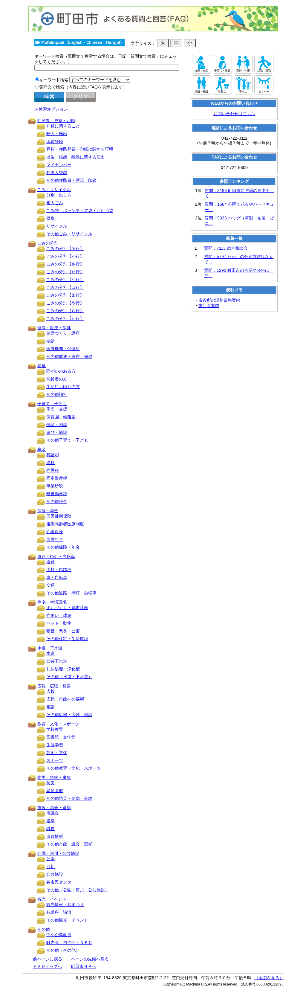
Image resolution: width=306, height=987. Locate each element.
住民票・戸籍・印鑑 (56, 120)
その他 (43, 929)
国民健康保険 (58, 516)
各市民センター (61, 882)
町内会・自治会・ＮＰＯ (69, 942)
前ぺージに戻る (47, 959)
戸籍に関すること (63, 125)
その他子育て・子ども (67, 440)
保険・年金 (47, 510)
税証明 (52, 454)
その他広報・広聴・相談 (69, 714)
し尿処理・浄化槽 (63, 668)
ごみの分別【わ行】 (65, 318)
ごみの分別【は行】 (65, 287)
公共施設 (54, 874)
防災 (50, 782)
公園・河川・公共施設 (58, 853)
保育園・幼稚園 (61, 416)
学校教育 (54, 729)
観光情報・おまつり (65, 904)
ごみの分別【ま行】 (65, 295)
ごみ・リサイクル (54, 189)
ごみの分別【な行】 (65, 279)
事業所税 (54, 485)
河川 (50, 866)
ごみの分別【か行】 (65, 256)
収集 (50, 218)
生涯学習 (54, 744)
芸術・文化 (56, 752)
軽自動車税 (56, 493)
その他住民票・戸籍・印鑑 (71, 180)
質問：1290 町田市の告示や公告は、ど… (238, 273)
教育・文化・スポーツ (58, 723)
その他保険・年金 (63, 547)
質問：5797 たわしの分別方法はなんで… (238, 259)
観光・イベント (52, 899)
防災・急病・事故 (54, 777)
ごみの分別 (47, 243)
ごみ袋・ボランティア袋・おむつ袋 (79, 210)
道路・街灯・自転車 (56, 556)
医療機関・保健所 (63, 348)
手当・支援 (56, 409)
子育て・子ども (52, 403)
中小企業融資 (58, 934)
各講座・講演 (58, 912)
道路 (50, 561)
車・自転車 (56, 577)
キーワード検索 (53, 79)
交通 (50, 585)
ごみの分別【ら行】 (65, 310)
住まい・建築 (58, 615)
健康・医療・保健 (54, 327)
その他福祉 (56, 394)
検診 (50, 340)
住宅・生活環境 (52, 602)
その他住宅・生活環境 (67, 638)
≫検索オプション (51, 109)
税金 (41, 449)
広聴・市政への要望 (65, 699)
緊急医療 (54, 790)
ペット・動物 (58, 623)
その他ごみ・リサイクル (69, 233)
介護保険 (54, 531)
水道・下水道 (49, 648)
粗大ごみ (54, 202)
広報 (50, 691)
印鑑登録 (54, 141)
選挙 (50, 820)
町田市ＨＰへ (83, 966)
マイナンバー (58, 164)
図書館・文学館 (61, 737)
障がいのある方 (61, 371)
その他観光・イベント (67, 920)
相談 (50, 706)
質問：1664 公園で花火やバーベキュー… (239, 207)
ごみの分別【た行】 (65, 271)
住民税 (52, 470)
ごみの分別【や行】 (65, 302)
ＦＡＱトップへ (47, 966)
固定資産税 (56, 478)
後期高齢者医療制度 (65, 523)
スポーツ (54, 760)
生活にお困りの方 (63, 386)
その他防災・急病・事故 (69, 798)
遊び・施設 (56, 432)
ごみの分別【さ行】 (65, 264)
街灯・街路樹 (58, 569)
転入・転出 (56, 133)
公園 (50, 858)
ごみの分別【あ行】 (65, 248)
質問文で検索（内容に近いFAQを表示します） (83, 87)
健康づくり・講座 (63, 333)
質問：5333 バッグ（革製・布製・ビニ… (239, 221)
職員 (50, 828)
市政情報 (54, 836)
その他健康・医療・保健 (69, 356)
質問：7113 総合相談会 (226, 248)
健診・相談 (56, 424)
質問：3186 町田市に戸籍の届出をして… (239, 193)
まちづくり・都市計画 (67, 607)
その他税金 (56, 501)
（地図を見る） (269, 977)
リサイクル (56, 226)
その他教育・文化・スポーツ (73, 768)
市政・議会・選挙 (54, 807)
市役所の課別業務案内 (219, 300)
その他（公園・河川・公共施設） (77, 889)
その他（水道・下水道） (69, 676)
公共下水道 (56, 661)
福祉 (41, 365)
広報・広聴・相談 (54, 686)
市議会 (52, 813)
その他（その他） (63, 950)
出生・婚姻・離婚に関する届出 (75, 157)
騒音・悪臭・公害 (63, 630)
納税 (50, 462)
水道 (50, 653)
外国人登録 (56, 172)
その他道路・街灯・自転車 (71, 593)
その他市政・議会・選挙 (69, 844)
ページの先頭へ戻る (90, 959)
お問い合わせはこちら (234, 113)
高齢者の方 (56, 378)
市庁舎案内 (208, 305)
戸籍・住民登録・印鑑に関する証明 (79, 149)
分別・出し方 (58, 195)
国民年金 (54, 539)
